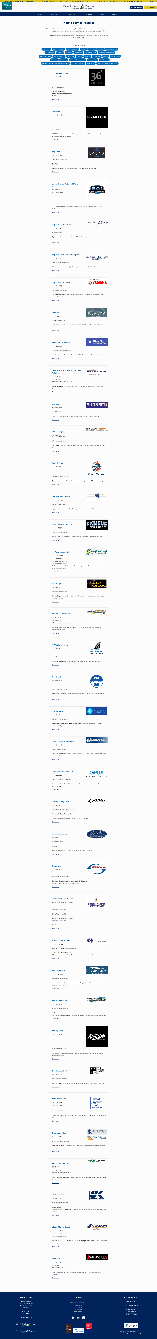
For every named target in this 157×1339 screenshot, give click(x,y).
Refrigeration (96, 56)
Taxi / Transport (104, 60)
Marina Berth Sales (90, 52)
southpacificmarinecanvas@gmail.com (64, 948)
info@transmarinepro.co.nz (60, 1141)
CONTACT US (130, 1301)
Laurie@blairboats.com (59, 320)
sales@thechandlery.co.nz (60, 978)
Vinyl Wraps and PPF (78, 63)
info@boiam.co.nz (57, 204)
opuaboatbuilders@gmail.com (61, 779)
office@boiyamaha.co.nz (60, 290)
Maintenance (78, 52)
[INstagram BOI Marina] (83, 1317)
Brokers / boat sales (72, 49)
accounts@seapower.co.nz (60, 876)
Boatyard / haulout (58, 49)
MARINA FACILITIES (26, 1302)
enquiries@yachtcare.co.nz (60, 1111)
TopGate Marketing (136, 1333)
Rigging (105, 56)
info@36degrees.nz (58, 87)
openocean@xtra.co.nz (59, 749)
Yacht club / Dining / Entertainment (107, 63)
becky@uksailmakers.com (60, 1202)
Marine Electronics (45, 56)
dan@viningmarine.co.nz (60, 1236)
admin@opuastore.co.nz (59, 841)
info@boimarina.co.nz (59, 232)
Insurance (69, 52)
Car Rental (91, 49)
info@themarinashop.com (60, 1008)
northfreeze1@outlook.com (60, 719)
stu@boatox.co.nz (57, 129)
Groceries (60, 52)
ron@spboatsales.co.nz (59, 909)
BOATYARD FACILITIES (26, 1303)
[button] (40, 14)
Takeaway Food (92, 60)
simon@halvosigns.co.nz (60, 591)
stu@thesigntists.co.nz (59, 1048)
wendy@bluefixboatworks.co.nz (62, 381)
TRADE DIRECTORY (26, 1305)
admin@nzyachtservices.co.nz (61, 657)
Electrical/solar (50, 52)
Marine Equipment (59, 56)
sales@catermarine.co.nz (60, 476)
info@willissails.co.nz (58, 1267)
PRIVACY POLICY (130, 1309)
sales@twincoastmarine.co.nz (61, 1172)
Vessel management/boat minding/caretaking (55, 63)
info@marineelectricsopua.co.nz (62, 623)
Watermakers (90, 63)
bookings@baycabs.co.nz (60, 159)
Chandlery (100, 49)
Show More (55, 99)
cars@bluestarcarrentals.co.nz (61, 350)
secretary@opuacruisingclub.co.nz (63, 809)
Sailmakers (54, 60)
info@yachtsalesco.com (59, 1078)
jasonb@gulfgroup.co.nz (59, 561)
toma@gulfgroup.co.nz (59, 563)
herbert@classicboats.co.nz (60, 504)
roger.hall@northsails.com (60, 689)
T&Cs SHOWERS (131, 1311)
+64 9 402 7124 (133, 1305)
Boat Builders (46, 49)
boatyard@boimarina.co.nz (60, 262)
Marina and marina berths (106, 52)
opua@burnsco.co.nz (58, 412)
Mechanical (70, 56)
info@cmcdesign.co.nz (59, 441)
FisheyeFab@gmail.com (59, 532)
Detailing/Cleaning (111, 49)
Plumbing (87, 56)
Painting (79, 56)
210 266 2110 (59, 559)
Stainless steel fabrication (77, 60)
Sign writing (63, 60)
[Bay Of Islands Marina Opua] (78, 1317)
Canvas (83, 49)
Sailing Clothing (115, 56)
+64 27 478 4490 (57, 500)
